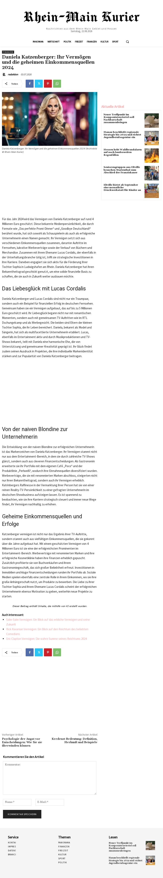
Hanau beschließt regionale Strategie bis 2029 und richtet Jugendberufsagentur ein (122, 135)
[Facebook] (30, 84)
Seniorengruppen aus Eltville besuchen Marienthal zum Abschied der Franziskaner (122, 170)
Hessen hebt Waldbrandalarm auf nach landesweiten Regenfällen (123, 152)
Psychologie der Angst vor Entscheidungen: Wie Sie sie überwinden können (22, 742)
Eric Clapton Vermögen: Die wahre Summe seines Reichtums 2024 (46, 639)
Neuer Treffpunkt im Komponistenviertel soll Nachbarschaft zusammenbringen (119, 118)
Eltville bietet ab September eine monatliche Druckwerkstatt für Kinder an (122, 187)
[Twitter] (39, 84)
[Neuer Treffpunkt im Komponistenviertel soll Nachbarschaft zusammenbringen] (152, 120)
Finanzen (8, 52)
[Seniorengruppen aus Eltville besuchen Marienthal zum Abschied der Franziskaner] (152, 173)
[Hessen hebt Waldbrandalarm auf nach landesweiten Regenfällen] (152, 155)
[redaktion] (4, 74)
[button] (127, 42)
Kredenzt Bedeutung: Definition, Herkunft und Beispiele (74, 740)
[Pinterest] (48, 84)
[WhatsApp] (57, 84)
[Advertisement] (49, 187)
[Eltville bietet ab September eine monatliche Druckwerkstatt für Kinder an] (152, 191)
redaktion (13, 74)
